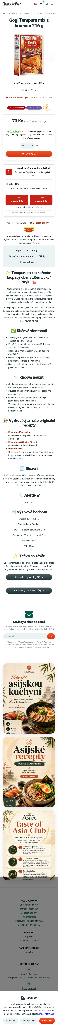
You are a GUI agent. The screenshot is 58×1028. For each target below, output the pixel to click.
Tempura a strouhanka (41, 13)
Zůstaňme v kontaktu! (29, 940)
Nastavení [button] (10, 1020)
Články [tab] (44, 256)
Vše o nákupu (29, 901)
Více (35, 243)
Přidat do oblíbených (18, 97)
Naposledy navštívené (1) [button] (27, 590)
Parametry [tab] (34, 250)
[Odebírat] (51, 636)
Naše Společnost (29, 948)
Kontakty (29, 952)
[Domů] (12, 4)
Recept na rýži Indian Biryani (22, 442)
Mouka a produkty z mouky (18, 13)
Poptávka (29, 936)
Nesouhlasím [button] (29, 1020)
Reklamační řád (29, 917)
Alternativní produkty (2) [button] (27, 577)
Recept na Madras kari (19, 432)
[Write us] (29, 983)
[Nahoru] (33, 146)
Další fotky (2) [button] (27, 90)
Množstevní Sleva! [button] (16, 108)
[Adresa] (29, 969)
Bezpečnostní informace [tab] (21, 256)
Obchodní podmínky (29, 905)
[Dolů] (22, 146)
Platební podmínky (29, 909)
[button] (51, 57)
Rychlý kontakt (29, 988)
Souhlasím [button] (47, 1020)
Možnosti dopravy (41, 223)
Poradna (29, 932)
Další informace (46, 1014)
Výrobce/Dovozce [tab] (29, 262)
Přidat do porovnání (42, 97)
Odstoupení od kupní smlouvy (29, 921)
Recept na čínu (15, 448)
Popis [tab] (18, 250)
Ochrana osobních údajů (29, 925)
